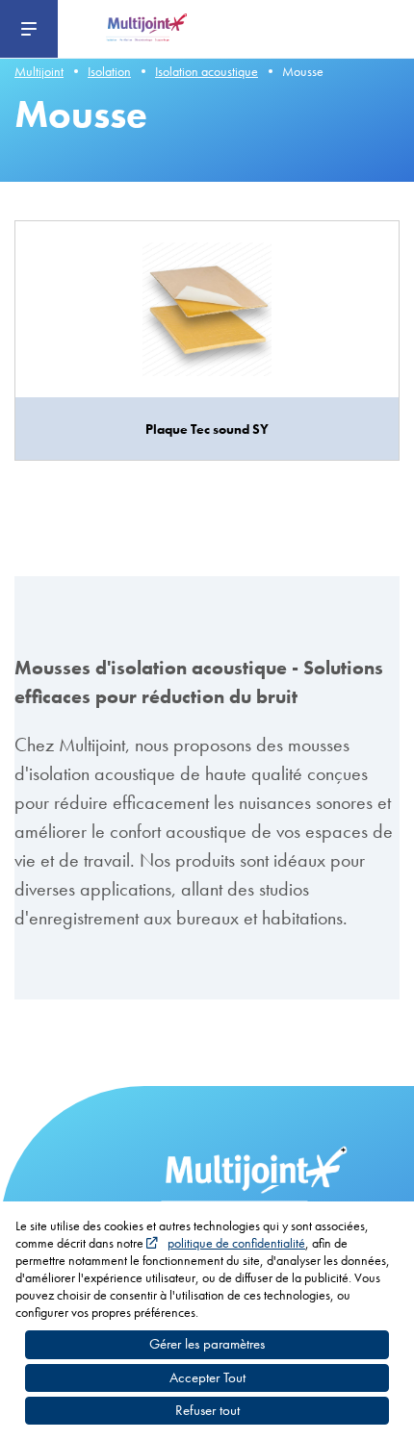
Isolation (109, 71)
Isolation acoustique (206, 71)
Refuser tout (207, 1410)
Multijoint (39, 71)
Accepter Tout (207, 1377)
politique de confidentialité (236, 1242)
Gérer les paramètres (207, 1343)
